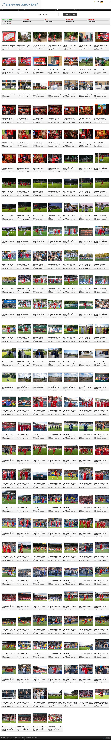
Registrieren (77, 9)
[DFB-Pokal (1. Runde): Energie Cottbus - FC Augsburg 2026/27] (55, 694)
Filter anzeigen (27, 21)
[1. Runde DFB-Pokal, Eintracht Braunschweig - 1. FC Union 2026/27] (101, 377)
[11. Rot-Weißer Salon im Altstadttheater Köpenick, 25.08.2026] (9, 109)
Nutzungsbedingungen (22, 739)
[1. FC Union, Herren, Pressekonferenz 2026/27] (40, 61)
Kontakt (8, 739)
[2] (10, 23)
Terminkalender (41, 9)
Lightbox (58, 9)
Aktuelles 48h (22, 9)
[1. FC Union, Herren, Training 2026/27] (40, 36)
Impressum (3, 739)
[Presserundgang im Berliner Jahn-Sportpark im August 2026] (70, 353)
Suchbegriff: (41, 14)
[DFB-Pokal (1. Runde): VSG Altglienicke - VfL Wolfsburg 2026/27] (70, 158)
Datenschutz (14, 739)
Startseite (2, 9)
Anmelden (97, 2)
